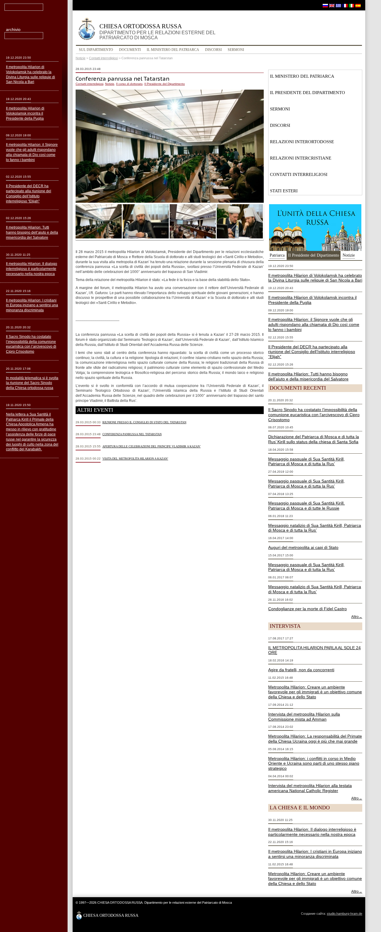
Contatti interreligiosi (103, 58)
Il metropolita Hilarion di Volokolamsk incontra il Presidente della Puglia (25, 113)
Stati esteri (284, 190)
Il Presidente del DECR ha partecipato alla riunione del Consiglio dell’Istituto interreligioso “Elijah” (311, 351)
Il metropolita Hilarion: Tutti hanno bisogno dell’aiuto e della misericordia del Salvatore (308, 376)
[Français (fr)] (345, 5)
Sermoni (236, 50)
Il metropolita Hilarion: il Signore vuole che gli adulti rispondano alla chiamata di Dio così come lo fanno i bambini (313, 324)
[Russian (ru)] (325, 5)
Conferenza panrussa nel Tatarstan (132, 434)
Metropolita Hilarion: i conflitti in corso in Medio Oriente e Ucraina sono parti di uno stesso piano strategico (313, 763)
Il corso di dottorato (129, 83)
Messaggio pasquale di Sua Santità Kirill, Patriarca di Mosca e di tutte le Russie (306, 506)
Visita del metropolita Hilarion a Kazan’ (135, 458)
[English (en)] (332, 5)
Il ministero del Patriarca (173, 50)
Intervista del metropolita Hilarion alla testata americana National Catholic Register (310, 788)
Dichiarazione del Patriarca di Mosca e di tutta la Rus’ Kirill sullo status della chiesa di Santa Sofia (313, 439)
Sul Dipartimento (96, 50)
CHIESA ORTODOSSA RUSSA (157, 31)
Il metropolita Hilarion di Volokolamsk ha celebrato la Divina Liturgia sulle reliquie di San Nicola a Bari (315, 278)
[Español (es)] (358, 5)
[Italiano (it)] (351, 5)
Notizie (80, 58)
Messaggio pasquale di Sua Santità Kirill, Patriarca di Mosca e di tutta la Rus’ (306, 461)
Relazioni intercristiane (300, 158)
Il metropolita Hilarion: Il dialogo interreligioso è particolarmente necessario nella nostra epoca (312, 832)
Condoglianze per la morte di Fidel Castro (307, 608)
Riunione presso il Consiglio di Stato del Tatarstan (144, 422)
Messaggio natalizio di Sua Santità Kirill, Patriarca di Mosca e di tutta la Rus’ (314, 528)
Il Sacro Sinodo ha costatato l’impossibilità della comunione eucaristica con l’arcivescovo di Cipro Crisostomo (314, 414)
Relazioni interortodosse (302, 141)
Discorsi (213, 50)
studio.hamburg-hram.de (344, 913)
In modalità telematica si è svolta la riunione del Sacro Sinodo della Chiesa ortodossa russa (32, 383)
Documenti (130, 50)
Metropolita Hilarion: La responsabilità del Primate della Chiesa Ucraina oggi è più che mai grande (315, 739)
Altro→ (356, 617)
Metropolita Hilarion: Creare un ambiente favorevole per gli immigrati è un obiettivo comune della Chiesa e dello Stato (315, 692)
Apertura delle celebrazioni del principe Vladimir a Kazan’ (151, 446)
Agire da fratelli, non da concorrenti (301, 669)
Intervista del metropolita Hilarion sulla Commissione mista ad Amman (304, 717)
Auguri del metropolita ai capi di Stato (303, 547)
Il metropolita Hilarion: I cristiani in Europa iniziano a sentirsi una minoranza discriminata (315, 854)
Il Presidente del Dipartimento (164, 83)
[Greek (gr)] (338, 5)
